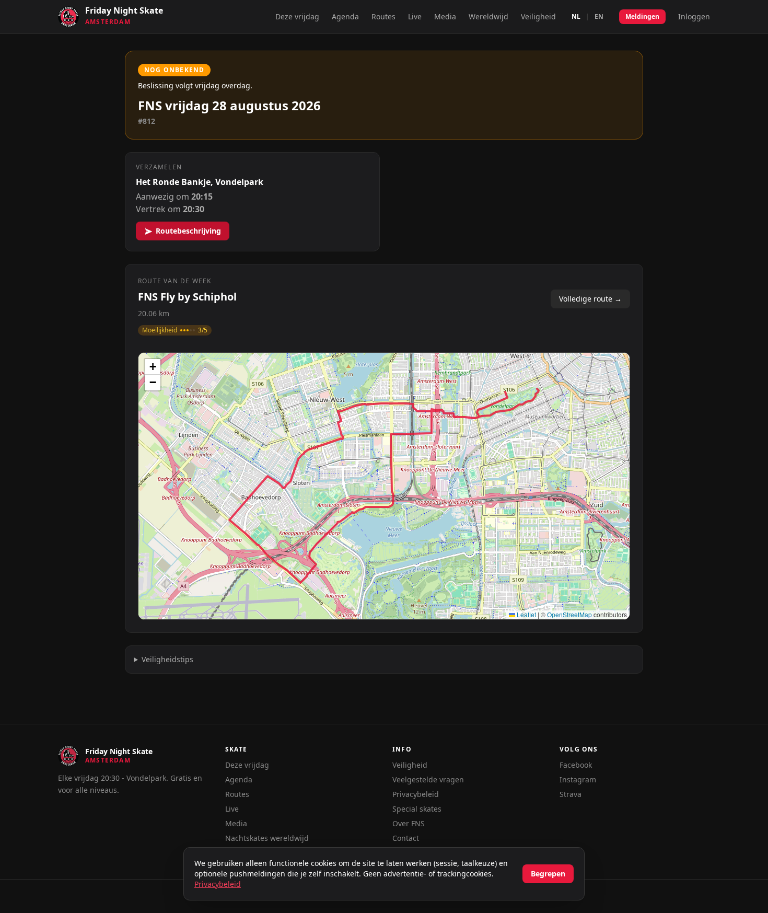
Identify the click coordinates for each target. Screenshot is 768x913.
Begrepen (548, 874)
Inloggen (694, 16)
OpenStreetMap (569, 614)
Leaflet (525, 614)
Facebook (576, 765)
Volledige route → (590, 299)
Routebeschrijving (188, 231)
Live (415, 16)
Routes (383, 16)
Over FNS (408, 823)
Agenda (345, 16)
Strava (570, 794)
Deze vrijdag (297, 16)
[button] (152, 367)
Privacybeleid (415, 794)
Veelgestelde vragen (428, 779)
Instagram (578, 779)
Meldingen (642, 16)
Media (445, 16)
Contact (405, 838)
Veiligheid (538, 16)
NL (576, 16)
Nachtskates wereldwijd (267, 838)
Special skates (416, 809)
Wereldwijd (488, 16)
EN (599, 16)
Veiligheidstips (167, 659)
